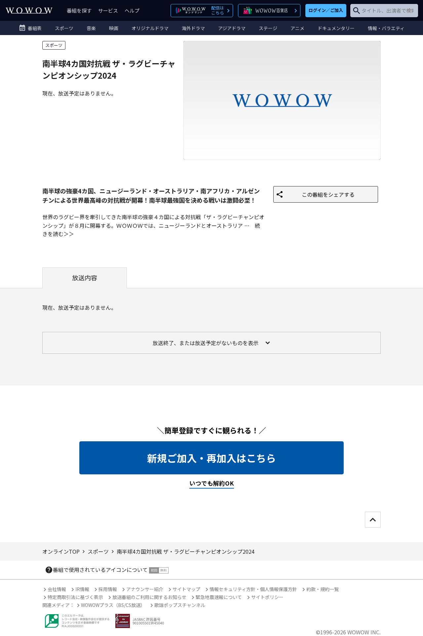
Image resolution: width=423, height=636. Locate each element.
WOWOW (29, 10)
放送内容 (84, 277)
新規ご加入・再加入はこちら (211, 458)
